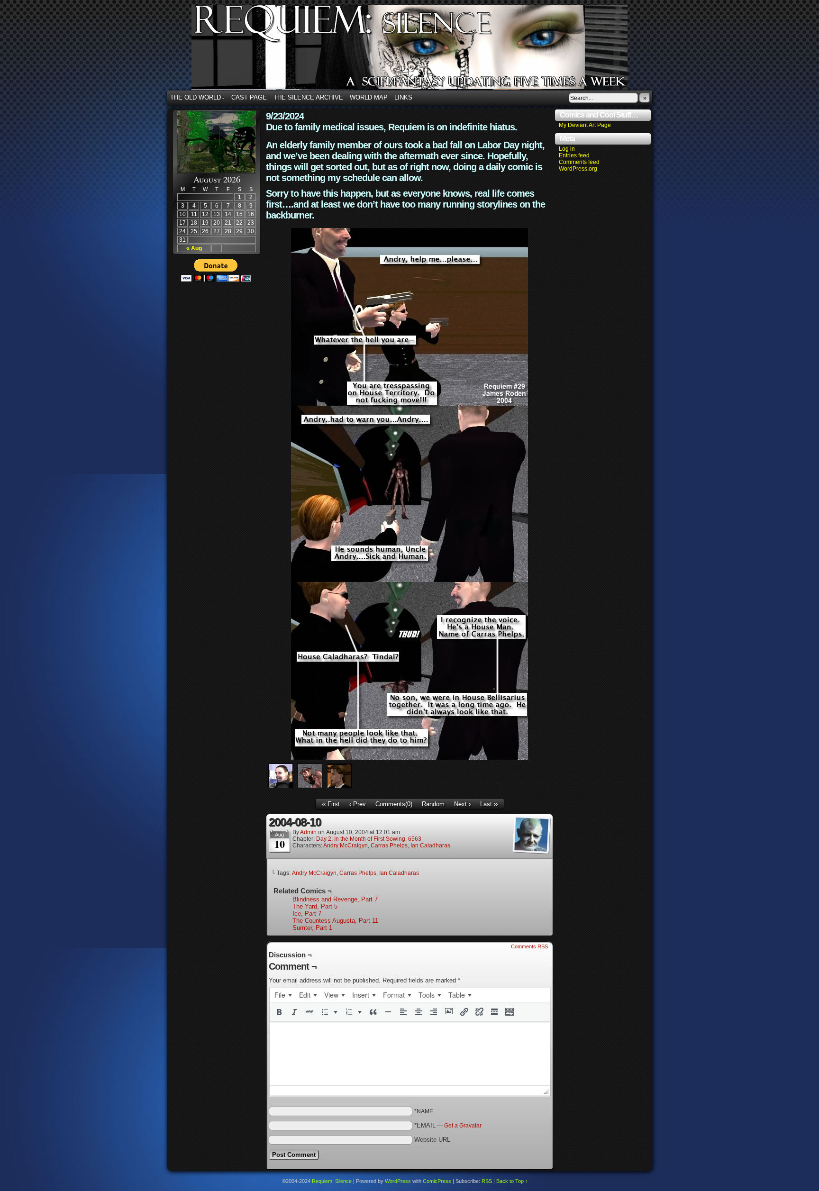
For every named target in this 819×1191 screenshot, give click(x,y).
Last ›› (489, 804)
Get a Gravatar (463, 1125)
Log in (567, 148)
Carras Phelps (389, 845)
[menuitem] (283, 995)
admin (308, 832)
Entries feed (574, 155)
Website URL (432, 1139)
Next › (462, 804)
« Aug (194, 248)
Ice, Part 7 (306, 913)
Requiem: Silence (423, 50)
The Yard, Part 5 (314, 906)
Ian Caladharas (430, 845)
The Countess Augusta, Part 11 (335, 920)
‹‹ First (331, 804)
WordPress (398, 1181)
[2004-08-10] (409, 757)
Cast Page (249, 97)
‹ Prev (357, 804)
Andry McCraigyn (345, 845)
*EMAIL (448, 1125)
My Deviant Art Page (585, 125)
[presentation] (283, 994)
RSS (487, 1181)
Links (403, 97)
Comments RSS (529, 946)
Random (433, 804)
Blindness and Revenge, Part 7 (335, 899)
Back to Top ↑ (512, 1181)
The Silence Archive (308, 97)
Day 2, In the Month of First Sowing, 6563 (368, 839)
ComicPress (437, 1181)
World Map (369, 97)
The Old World (197, 97)
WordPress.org (578, 168)
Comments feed (579, 162)
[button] (279, 1012)
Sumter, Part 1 (312, 927)
